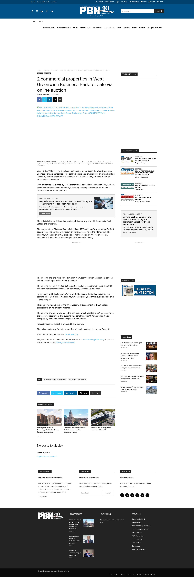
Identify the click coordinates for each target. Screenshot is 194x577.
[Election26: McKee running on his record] (88, 553)
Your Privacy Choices (134, 574)
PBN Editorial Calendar (140, 529)
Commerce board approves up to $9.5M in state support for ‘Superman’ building (75, 430)
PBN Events (136, 543)
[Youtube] (52, 11)
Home (39, 70)
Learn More (45, 214)
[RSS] (137, 495)
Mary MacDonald (44, 94)
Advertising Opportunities (141, 526)
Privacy (111, 574)
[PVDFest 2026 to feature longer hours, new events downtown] (151, 368)
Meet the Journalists (139, 549)
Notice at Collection (149, 574)
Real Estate (54, 70)
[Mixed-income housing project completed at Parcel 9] (103, 417)
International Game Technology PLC (55, 379)
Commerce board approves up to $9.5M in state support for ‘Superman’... (75, 524)
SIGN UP (108, 493)
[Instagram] (37, 11)
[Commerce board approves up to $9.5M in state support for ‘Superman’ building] (76, 417)
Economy (46, 70)
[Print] (60, 99)
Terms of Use (120, 574)
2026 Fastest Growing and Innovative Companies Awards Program (145, 173)
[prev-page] (38, 436)
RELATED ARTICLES (45, 404)
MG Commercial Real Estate (77, 379)
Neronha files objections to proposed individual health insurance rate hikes (130, 356)
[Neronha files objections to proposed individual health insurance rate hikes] (151, 356)
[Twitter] (47, 11)
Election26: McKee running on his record (75, 553)
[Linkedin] (42, 11)
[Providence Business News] (97, 10)
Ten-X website (71, 334)
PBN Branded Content (49, 198)
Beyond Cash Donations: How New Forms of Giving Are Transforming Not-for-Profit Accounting (65, 202)
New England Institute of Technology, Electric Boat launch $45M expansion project (48, 430)
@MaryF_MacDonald (65, 342)
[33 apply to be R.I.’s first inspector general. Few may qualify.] (151, 390)
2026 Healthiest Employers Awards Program (145, 160)
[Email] (55, 99)
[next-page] (42, 436)
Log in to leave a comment (46, 456)
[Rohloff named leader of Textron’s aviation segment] (88, 539)
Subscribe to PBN (138, 519)
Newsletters (136, 522)
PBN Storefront (137, 536)
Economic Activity (42, 425)
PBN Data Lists (137, 539)
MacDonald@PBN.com (93, 339)
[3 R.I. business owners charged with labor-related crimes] (151, 346)
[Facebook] (32, 11)
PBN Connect (137, 532)
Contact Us (136, 546)
